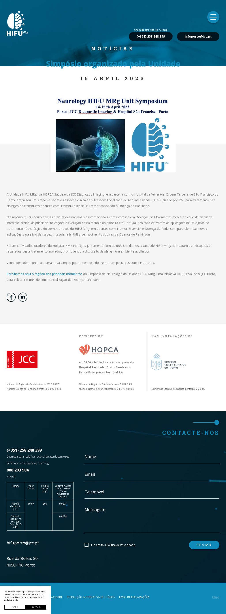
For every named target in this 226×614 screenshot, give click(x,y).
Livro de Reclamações (134, 597)
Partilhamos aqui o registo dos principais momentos (44, 274)
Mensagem (95, 509)
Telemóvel (94, 491)
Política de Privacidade (121, 545)
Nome (90, 456)
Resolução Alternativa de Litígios (91, 597)
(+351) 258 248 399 (151, 36)
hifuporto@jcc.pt (198, 36)
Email (90, 474)
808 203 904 (18, 470)
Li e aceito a (113, 545)
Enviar (204, 545)
